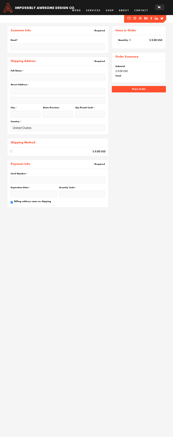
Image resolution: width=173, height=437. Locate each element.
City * (13, 108)
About (124, 10)
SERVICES (93, 10)
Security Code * (67, 188)
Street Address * (20, 85)
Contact (141, 10)
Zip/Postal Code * (85, 108)
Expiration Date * (20, 188)
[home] (8, 7)
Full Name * (17, 71)
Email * (14, 40)
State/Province (51, 108)
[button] (159, 7)
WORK (76, 10)
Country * (16, 122)
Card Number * (19, 174)
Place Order (139, 89)
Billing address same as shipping (32, 201)
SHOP (110, 10)
